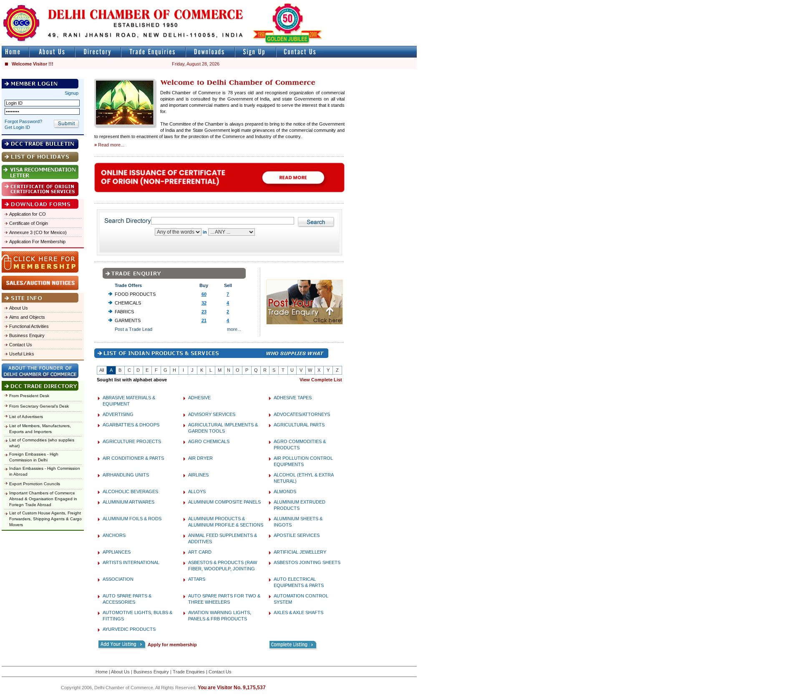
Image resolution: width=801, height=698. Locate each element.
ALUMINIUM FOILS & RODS (132, 518)
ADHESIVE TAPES (293, 397)
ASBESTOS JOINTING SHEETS (307, 562)
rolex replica (404, 3)
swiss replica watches (578, 3)
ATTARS (196, 579)
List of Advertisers (26, 416)
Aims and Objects (27, 317)
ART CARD (200, 551)
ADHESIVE (199, 397)
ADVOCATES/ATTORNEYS (302, 414)
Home (102, 671)
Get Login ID (17, 127)
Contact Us (20, 344)
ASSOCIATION (118, 579)
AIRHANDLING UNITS (126, 474)
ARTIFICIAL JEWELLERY (300, 551)
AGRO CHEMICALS (208, 441)
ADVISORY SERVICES (211, 414)
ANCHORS (114, 535)
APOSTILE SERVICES (297, 535)
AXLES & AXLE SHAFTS (298, 612)
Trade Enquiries (189, 671)
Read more (109, 144)
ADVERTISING (118, 414)
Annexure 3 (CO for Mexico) (38, 232)
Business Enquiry (27, 335)
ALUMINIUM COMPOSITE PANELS (224, 501)
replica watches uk (246, 3)
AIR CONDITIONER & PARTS (133, 458)
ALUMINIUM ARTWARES (128, 501)
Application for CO (27, 214)
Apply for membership (172, 644)
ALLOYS (197, 491)
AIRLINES (198, 474)
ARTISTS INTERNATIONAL (131, 562)
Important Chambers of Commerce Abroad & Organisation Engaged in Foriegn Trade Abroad (43, 499)
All (101, 370)
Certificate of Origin (28, 223)
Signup (71, 93)
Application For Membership (37, 241)
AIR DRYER (200, 458)
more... (234, 329)
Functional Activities (29, 326)
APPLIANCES (117, 551)
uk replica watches (39, 3)
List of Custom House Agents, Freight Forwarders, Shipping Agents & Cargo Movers (45, 519)
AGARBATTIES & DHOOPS (131, 424)
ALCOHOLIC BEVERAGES (130, 491)
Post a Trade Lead (133, 329)
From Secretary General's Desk (39, 406)
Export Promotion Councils (34, 483)
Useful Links (21, 353)
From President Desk (29, 395)
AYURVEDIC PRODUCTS (129, 629)
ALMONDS (285, 491)
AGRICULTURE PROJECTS (132, 441)
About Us (18, 307)
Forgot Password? (23, 121)
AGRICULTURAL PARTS (299, 424)
